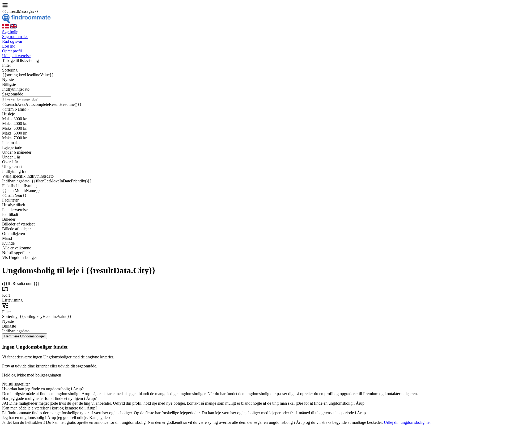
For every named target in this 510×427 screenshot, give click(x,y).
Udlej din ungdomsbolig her (407, 422)
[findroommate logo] (26, 21)
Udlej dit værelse (16, 55)
